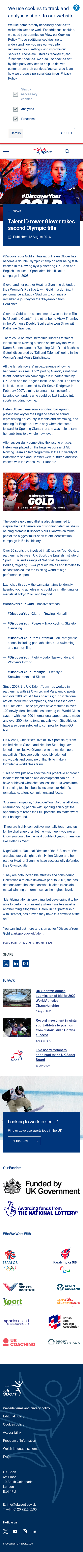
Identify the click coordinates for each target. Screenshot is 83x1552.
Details (16, 133)
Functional (27, 119)
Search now (20, 1141)
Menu (6, 151)
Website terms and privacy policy (26, 1408)
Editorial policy (13, 1416)
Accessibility (12, 1432)
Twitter (5, 1531)
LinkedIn (16, 963)
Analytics (27, 109)
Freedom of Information (19, 1440)
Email (25, 963)
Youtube (15, 1531)
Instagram (24, 1531)
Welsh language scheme (20, 1448)
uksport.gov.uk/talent (28, 933)
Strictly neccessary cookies (27, 94)
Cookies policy (13, 1424)
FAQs (7, 1457)
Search (67, 151)
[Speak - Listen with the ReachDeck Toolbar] (76, 7)
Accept (66, 133)
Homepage (41, 151)
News (17, 211)
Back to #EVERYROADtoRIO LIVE (28, 943)
